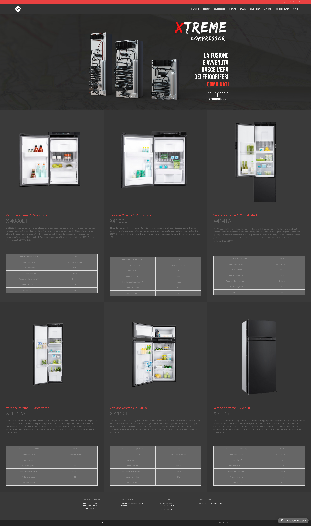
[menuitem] (284, 1)
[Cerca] (302, 9)
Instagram (284, 2)
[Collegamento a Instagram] (220, 523)
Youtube (302, 2)
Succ (92, 161)
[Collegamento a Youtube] (223, 523)
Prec (11, 161)
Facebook (293, 2)
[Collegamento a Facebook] (227, 523)
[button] (293, 520)
